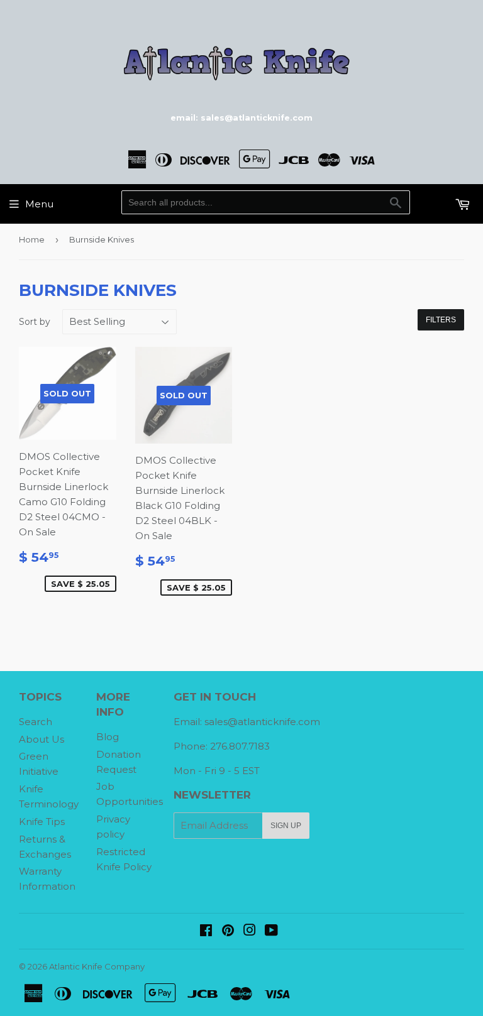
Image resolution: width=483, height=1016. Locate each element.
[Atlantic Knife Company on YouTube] (271, 931)
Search (35, 722)
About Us (41, 739)
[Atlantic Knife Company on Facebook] (206, 931)
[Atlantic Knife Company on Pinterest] (228, 931)
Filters (441, 319)
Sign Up (285, 825)
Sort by (34, 321)
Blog (107, 737)
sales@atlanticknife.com (262, 722)
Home (32, 239)
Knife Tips (42, 822)
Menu (39, 204)
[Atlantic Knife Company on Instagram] (249, 931)
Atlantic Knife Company (97, 966)
